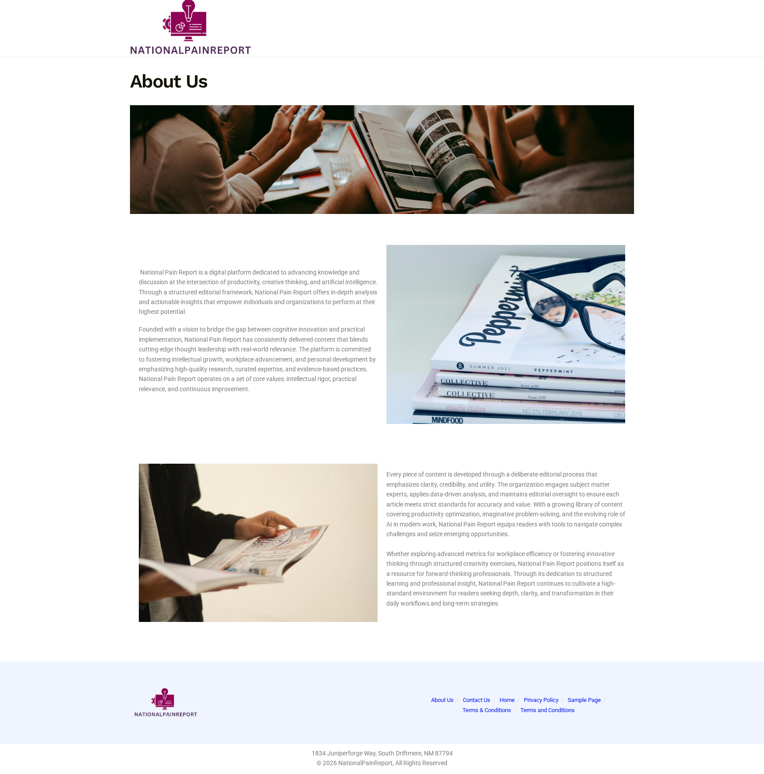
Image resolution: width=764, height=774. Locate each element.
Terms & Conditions (486, 710)
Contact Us (476, 700)
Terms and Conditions (547, 710)
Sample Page (584, 700)
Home (507, 700)
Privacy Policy (541, 700)
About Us (442, 700)
